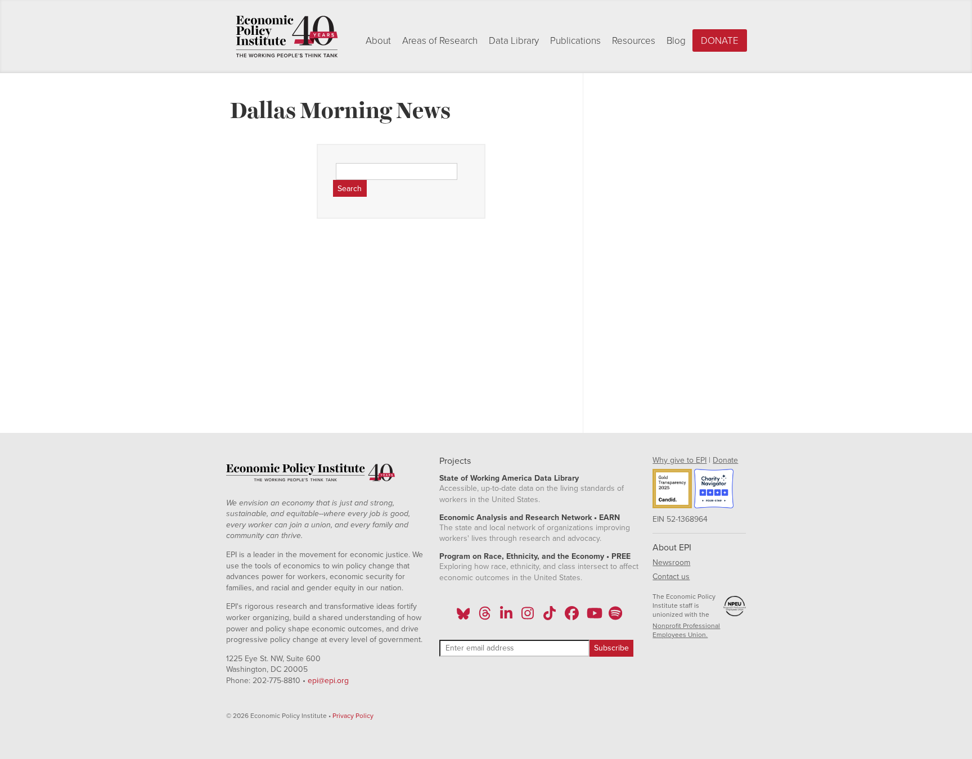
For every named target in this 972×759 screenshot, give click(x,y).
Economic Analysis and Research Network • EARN (529, 517)
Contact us (671, 576)
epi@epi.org (328, 680)
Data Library (514, 41)
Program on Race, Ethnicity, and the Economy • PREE (535, 556)
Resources (633, 41)
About (378, 41)
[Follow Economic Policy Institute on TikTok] (549, 617)
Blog (676, 41)
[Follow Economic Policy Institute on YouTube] (593, 617)
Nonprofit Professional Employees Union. (686, 630)
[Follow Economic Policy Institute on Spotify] (615, 617)
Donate (720, 41)
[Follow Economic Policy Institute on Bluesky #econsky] (463, 617)
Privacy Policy (353, 716)
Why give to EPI (679, 460)
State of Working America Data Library (509, 478)
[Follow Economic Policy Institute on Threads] (484, 617)
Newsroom (671, 562)
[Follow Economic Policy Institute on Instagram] (528, 617)
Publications (575, 41)
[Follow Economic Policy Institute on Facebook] (571, 617)
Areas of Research (440, 41)
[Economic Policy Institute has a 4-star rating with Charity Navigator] (714, 490)
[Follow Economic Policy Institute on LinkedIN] (506, 617)
